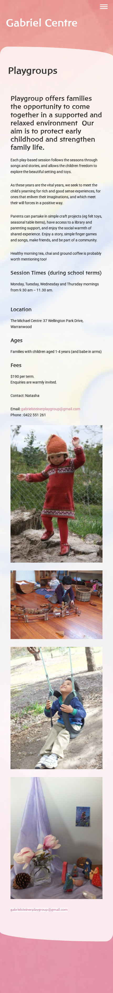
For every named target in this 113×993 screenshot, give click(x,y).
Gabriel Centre (42, 23)
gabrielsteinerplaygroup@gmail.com (50, 409)
